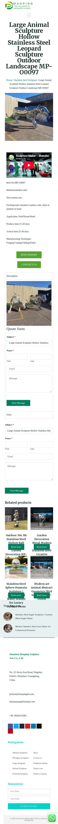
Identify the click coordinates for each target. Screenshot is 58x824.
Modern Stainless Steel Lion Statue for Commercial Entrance (33, 628)
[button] (29, 14)
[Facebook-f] (10, 726)
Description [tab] (12, 276)
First (9, 361)
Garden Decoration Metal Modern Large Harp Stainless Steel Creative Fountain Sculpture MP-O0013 (41, 550)
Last (32, 361)
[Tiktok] (39, 726)
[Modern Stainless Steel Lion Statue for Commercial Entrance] (7, 628)
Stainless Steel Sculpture (25, 80)
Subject (11, 337)
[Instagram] (22, 726)
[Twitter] (16, 726)
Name (10, 350)
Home (9, 80)
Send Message (18, 403)
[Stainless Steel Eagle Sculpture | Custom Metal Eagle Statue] (7, 616)
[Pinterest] (10, 731)
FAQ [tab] (9, 414)
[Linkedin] (33, 726)
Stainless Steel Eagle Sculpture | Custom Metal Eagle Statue (33, 616)
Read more (16, 547)
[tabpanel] (29, 345)
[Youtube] (27, 726)
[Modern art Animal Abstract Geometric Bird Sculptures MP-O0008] (41, 567)
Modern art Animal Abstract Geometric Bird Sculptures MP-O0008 (41, 591)
